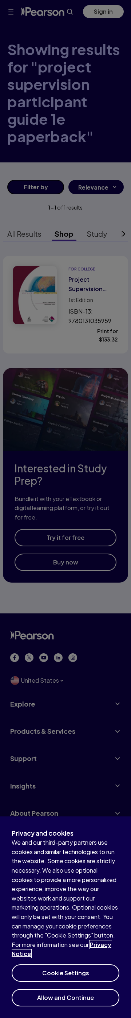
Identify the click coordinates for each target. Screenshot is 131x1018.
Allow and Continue (65, 997)
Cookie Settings (65, 973)
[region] (65, 917)
